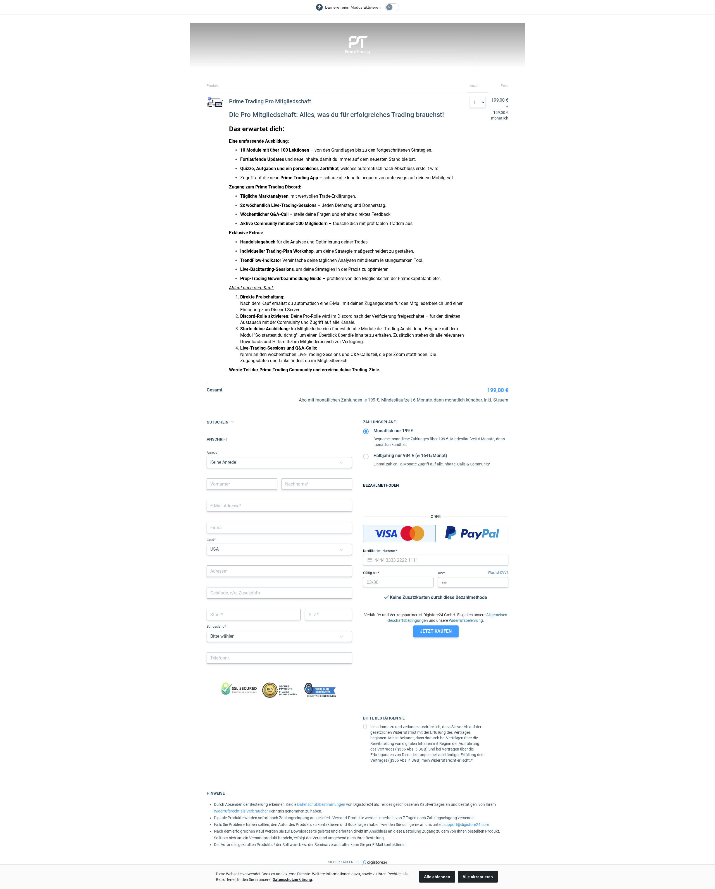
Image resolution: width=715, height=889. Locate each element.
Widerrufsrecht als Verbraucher (241, 811)
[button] (341, 462)
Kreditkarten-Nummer (380, 551)
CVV (441, 573)
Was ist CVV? (498, 573)
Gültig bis (370, 573)
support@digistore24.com (466, 824)
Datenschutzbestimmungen (321, 804)
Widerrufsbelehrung (466, 620)
